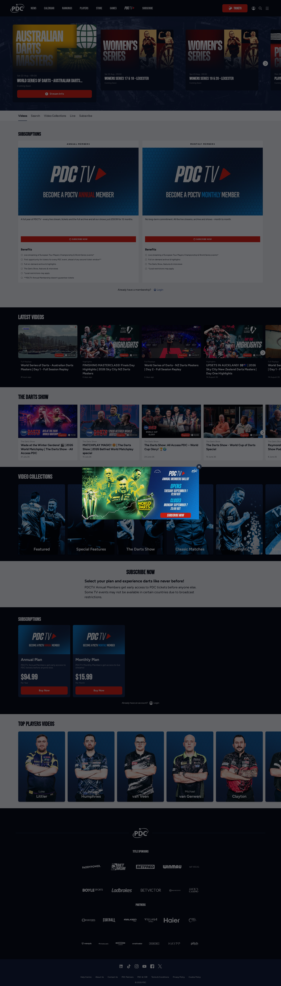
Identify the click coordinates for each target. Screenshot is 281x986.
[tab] (199, 466)
